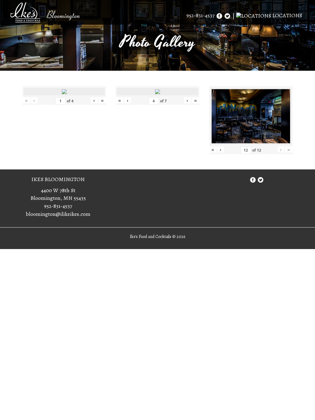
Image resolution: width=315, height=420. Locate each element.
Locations (286, 15)
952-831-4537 (200, 15)
